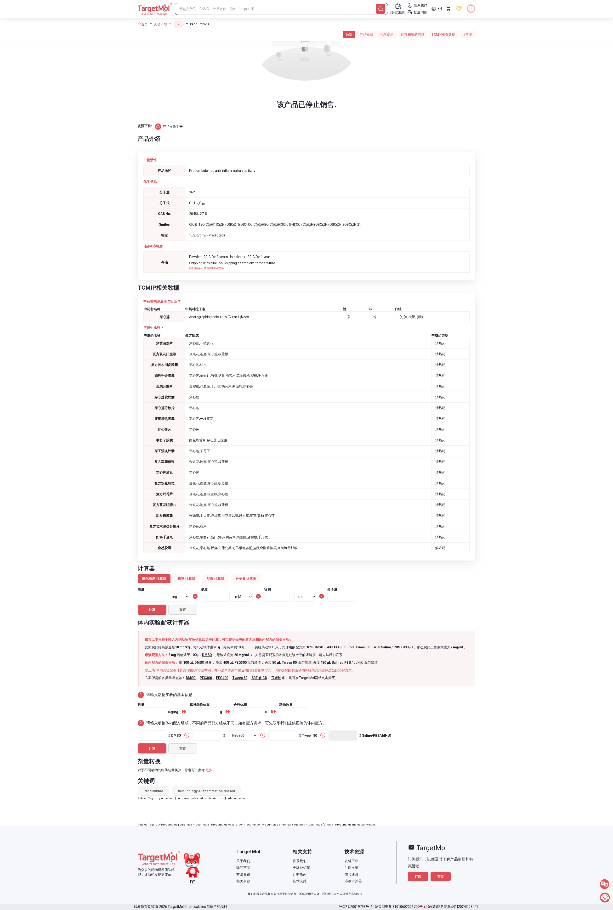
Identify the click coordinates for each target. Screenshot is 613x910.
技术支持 (299, 881)
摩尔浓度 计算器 (154, 578)
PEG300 (340, 647)
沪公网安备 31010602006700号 (399, 907)
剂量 (141, 705)
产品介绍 (366, 34)
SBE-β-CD (259, 678)
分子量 (332, 589)
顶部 (349, 34)
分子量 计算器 (246, 578)
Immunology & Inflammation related (206, 791)
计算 (152, 610)
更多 (208, 770)
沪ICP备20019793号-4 (355, 907)
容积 (267, 589)
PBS (397, 647)
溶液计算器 (353, 881)
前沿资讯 (243, 874)
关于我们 (243, 861)
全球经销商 (301, 868)
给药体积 (240, 705)
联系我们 (299, 861)
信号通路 (351, 874)
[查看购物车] (448, 8)
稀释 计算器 (186, 578)
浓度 (204, 589)
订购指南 (299, 874)
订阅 (418, 876)
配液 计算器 (215, 578)
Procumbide (153, 791)
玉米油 (276, 678)
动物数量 (286, 705)
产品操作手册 (173, 127)
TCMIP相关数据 (443, 34)
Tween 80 (362, 647)
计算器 (467, 34)
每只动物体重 (200, 705)
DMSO (318, 647)
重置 (182, 610)
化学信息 (387, 34)
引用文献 (351, 868)
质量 (141, 589)
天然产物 (160, 24)
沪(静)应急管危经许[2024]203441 (453, 907)
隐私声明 (243, 868)
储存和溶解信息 (412, 34)
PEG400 (222, 678)
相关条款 (243, 881)
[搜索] (380, 9)
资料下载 (351, 861)
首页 (144, 24)
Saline (386, 647)
